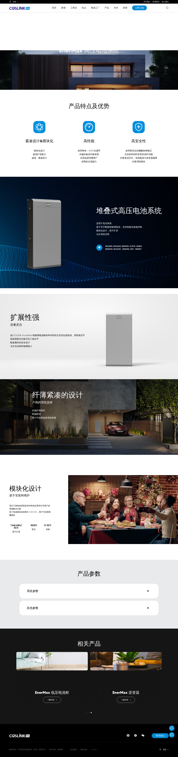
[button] (86, 712)
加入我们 (165, 2)
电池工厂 (95, 7)
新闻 (125, 7)
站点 (84, 7)
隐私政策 (83, 750)
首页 (54, 7)
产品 (106, 7)
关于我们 (146, 2)
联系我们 (156, 2)
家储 (63, 7)
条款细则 (73, 750)
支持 (116, 7)
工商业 (73, 7)
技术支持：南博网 (56, 750)
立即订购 (139, 8)
